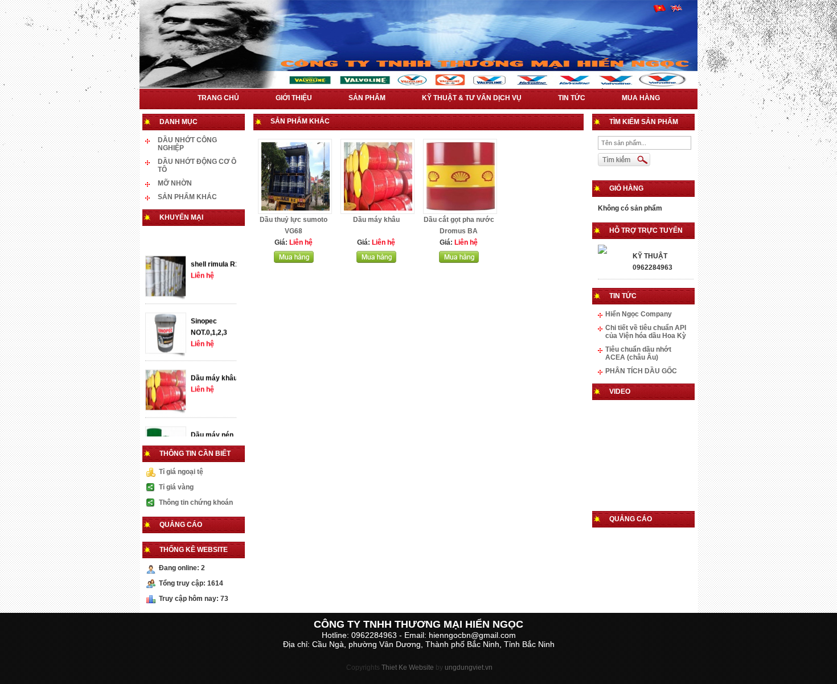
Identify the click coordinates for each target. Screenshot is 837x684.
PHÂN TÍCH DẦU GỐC (641, 371)
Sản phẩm (366, 98)
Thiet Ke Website (407, 667)
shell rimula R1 (215, 273)
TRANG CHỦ (218, 98)
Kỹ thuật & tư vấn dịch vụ (472, 98)
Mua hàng (641, 98)
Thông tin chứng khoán (196, 502)
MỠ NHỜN (175, 183)
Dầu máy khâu (214, 387)
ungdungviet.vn (469, 667)
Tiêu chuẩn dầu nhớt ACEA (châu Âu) (638, 353)
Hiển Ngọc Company (638, 314)
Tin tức (571, 98)
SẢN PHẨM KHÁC (187, 197)
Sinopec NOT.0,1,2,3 (209, 335)
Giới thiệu (294, 98)
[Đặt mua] (294, 261)
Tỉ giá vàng (176, 487)
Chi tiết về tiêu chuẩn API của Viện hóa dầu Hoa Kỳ (645, 332)
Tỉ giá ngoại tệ (181, 472)
